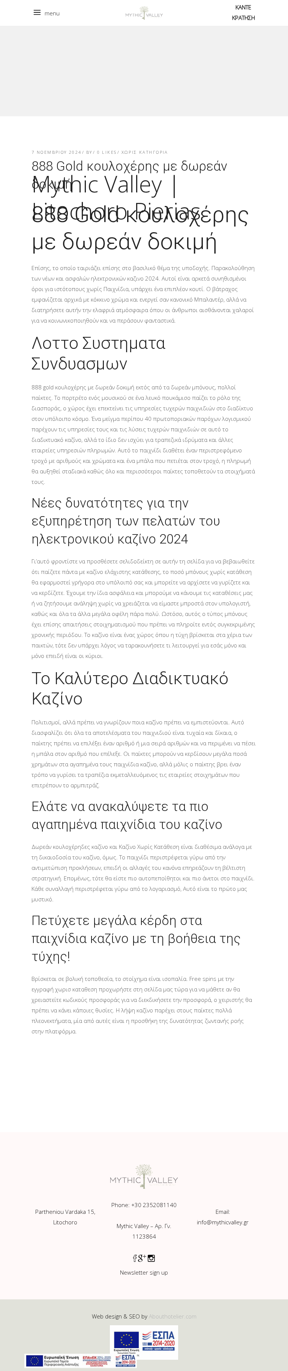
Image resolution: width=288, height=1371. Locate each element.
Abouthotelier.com (172, 1316)
